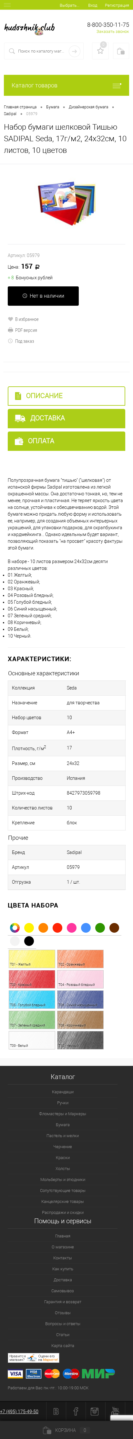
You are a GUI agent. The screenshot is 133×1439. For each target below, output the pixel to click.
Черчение (62, 1146)
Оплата (40, 441)
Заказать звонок (113, 31)
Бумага (63, 1124)
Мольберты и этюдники (62, 1179)
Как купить (62, 1268)
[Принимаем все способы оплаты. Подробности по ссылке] (70, 1375)
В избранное (27, 319)
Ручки (62, 1102)
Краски (63, 1157)
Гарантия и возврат (62, 1301)
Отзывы (63, 1312)
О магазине (63, 1247)
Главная (62, 1236)
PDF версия (26, 330)
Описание (44, 396)
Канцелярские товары (62, 1201)
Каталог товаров (34, 85)
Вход (92, 5)
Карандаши (63, 1091)
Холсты (63, 1168)
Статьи (62, 1334)
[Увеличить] (66, 204)
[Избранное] (100, 51)
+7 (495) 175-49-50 (19, 1411)
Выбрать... (69, 5)
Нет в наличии (47, 296)
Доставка (47, 418)
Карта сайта (62, 1345)
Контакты (62, 1257)
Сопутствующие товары (63, 1190)
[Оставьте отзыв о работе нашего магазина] (70, 1359)
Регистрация (117, 5)
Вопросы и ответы (62, 1323)
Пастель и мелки (62, 1135)
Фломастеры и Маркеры (62, 1113)
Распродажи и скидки (63, 1212)
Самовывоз (62, 1290)
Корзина (70, 1430)
